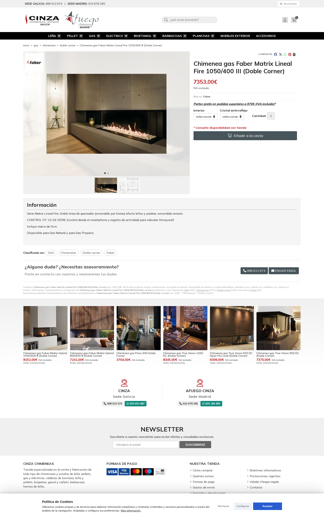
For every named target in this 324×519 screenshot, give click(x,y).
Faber (253, 290)
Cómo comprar (203, 470)
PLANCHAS (201, 36)
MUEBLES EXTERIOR (235, 36)
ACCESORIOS (266, 36)
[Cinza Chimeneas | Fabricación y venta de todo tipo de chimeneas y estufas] (42, 19)
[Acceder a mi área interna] (285, 20)
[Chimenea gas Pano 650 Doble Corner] (139, 328)
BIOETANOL (143, 36)
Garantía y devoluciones (209, 493)
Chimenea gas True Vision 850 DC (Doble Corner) (277, 354)
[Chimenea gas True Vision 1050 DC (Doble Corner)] (185, 328)
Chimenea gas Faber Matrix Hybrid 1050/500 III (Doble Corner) (45, 354)
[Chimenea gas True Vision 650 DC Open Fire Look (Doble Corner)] (232, 328)
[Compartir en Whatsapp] (285, 54)
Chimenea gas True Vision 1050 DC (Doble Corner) (183, 354)
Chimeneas (202, 290)
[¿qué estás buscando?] (189, 20)
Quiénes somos (203, 476)
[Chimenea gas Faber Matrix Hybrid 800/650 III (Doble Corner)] (92, 328)
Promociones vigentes (265, 476)
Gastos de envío (204, 487)
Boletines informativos (265, 470)
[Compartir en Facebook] (275, 54)
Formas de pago (204, 482)
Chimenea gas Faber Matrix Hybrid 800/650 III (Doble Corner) (92, 354)
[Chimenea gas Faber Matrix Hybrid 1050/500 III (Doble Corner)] (45, 328)
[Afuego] (82, 19)
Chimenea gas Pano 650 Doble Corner (136, 354)
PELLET (72, 36)
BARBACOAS (172, 36)
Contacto (256, 487)
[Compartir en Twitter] (280, 54)
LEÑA (52, 36)
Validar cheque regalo (264, 482)
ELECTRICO (114, 36)
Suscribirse (195, 444)
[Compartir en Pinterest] (289, 54)
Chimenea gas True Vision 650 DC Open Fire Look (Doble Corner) (231, 354)
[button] (105, 173)
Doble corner (224, 290)
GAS (92, 36)
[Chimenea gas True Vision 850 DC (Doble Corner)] (278, 328)
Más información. (131, 510)
